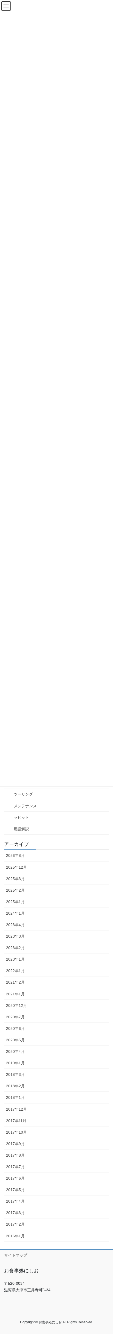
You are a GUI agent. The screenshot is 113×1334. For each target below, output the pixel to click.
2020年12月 (16, 1005)
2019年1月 (15, 1063)
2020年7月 (15, 1017)
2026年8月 (15, 855)
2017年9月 (15, 1144)
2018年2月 (15, 1086)
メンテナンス (25, 806)
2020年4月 (15, 1051)
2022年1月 (15, 971)
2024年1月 (15, 913)
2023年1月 (15, 959)
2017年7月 (15, 1167)
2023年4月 (15, 925)
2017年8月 (15, 1155)
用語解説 (21, 829)
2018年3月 (15, 1074)
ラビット (21, 817)
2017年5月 (15, 1190)
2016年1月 (15, 1236)
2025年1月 (15, 902)
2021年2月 (15, 982)
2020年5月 (15, 1040)
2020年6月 (15, 1028)
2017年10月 (16, 1132)
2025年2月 (15, 890)
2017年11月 (16, 1121)
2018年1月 (15, 1097)
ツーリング (23, 794)
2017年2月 (15, 1224)
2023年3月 (15, 936)
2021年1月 (15, 994)
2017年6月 (15, 1178)
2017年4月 (15, 1201)
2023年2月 (15, 948)
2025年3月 (15, 879)
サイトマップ (15, 1255)
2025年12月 (16, 867)
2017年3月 (15, 1213)
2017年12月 (16, 1109)
